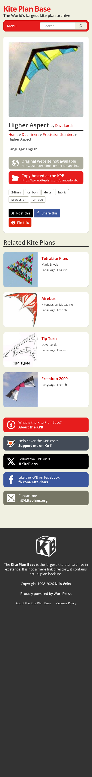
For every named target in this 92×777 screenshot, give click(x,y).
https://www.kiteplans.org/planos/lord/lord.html (52, 177)
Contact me (32, 498)
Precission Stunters (58, 134)
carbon (32, 192)
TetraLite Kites (55, 258)
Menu (11, 26)
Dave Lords (64, 125)
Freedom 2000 (55, 378)
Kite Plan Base (26, 9)
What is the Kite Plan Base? (40, 425)
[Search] (81, 25)
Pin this (23, 222)
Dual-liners (30, 134)
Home (13, 134)
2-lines (16, 192)
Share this (50, 213)
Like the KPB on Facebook (38, 479)
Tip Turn (49, 338)
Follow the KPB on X (34, 461)
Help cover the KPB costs (38, 443)
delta (48, 192)
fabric (62, 192)
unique (38, 200)
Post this (23, 213)
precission (18, 200)
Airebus (49, 298)
